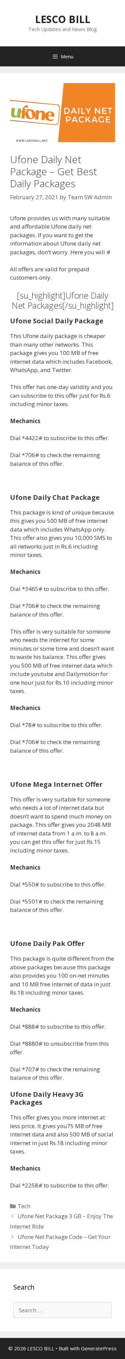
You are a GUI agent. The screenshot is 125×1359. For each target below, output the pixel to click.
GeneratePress (99, 1348)
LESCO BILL (62, 19)
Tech (24, 1206)
